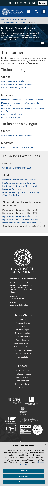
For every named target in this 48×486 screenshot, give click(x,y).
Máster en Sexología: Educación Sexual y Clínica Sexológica (20, 193)
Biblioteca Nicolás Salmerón (23, 350)
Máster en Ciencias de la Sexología (17, 147)
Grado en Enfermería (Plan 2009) (17, 167)
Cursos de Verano (23, 340)
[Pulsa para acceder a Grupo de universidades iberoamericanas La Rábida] (22, 411)
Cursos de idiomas (23, 336)
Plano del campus (23, 387)
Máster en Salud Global (11, 114)
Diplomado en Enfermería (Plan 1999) (19, 216)
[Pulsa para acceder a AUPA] (31, 400)
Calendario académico (23, 347)
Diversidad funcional (23, 353)
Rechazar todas (23, 476)
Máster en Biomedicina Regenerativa (19, 179)
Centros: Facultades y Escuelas (16, 19)
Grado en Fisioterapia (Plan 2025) (16, 84)
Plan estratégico (23, 381)
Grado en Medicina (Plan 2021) (15, 87)
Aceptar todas (24, 482)
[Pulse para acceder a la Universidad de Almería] (22, 261)
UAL (2, 19)
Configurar (23, 471)
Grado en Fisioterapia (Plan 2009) (16, 135)
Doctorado (23, 326)
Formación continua (23, 333)
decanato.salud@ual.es (19, 305)
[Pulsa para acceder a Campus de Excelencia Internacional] (11, 429)
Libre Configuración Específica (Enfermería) (21, 222)
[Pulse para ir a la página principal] (12, 11)
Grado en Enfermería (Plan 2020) (16, 81)
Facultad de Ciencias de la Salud (14, 22)
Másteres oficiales (23, 323)
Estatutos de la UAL (22, 384)
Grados (23, 319)
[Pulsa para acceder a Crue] (15, 400)
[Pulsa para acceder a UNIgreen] (22, 420)
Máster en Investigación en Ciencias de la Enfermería (20, 104)
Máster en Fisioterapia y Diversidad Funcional (22, 99)
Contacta (42, 3)
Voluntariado (23, 357)
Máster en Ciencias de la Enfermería (18, 182)
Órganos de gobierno (23, 370)
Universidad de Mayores (23, 343)
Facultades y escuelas (23, 374)
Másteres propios (22, 330)
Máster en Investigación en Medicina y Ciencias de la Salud (22, 110)
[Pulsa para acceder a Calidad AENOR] (31, 429)
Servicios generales (22, 377)
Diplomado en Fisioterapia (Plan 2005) (20, 219)
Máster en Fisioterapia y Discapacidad (19, 186)
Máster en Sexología (10, 117)
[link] (42, 2)
